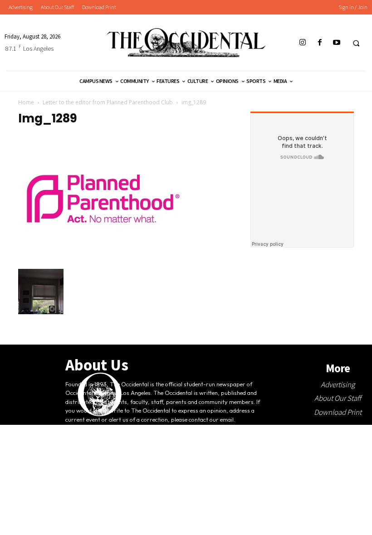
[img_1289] (103, 259)
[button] (356, 43)
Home (26, 102)
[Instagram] (303, 43)
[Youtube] (336, 43)
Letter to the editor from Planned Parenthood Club (108, 102)
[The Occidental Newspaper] (185, 42)
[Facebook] (319, 43)
